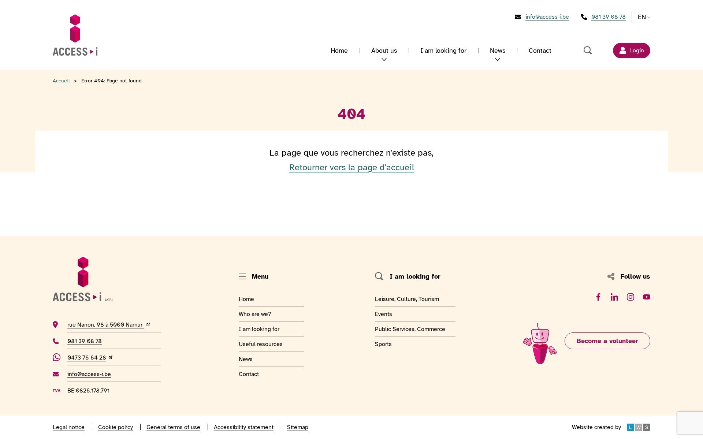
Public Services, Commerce (410, 329)
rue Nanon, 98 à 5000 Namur (114, 324)
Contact (540, 50)
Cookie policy (115, 427)
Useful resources (261, 344)
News (257, 359)
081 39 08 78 (608, 17)
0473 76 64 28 (90, 357)
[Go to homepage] (75, 34)
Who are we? (257, 314)
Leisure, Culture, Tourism (407, 299)
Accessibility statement (244, 427)
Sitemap (297, 427)
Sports (395, 344)
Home (339, 50)
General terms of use (173, 427)
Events (395, 314)
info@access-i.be (547, 17)
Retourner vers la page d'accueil (351, 167)
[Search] (588, 50)
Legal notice (69, 427)
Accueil (61, 81)
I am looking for (443, 50)
